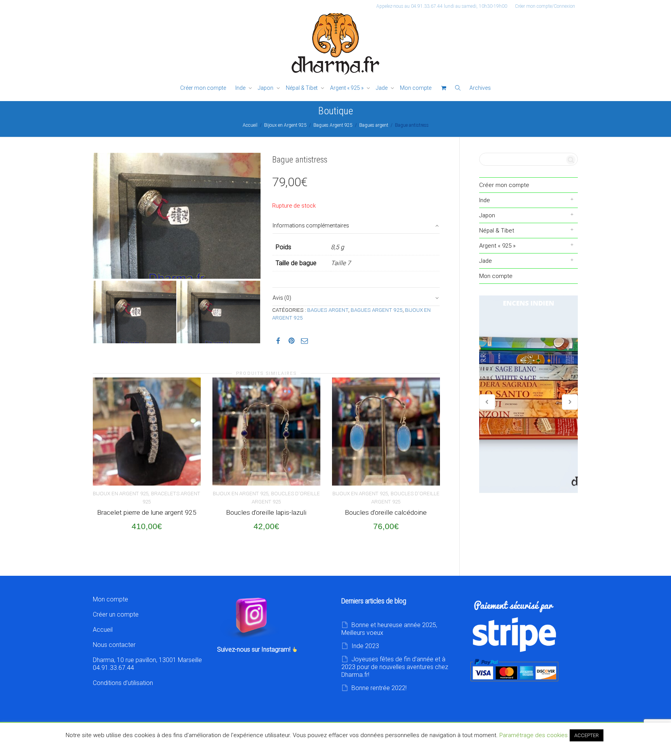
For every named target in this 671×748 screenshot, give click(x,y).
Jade (382, 88)
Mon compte (415, 88)
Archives (480, 88)
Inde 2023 (365, 646)
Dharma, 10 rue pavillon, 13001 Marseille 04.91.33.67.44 (147, 663)
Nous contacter (114, 644)
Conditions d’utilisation (123, 683)
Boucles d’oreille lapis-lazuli (266, 512)
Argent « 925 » (347, 88)
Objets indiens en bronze (528, 394)
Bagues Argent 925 (333, 125)
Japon (266, 88)
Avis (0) (282, 298)
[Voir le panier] (443, 88)
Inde (241, 88)
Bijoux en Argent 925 (285, 125)
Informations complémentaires (311, 225)
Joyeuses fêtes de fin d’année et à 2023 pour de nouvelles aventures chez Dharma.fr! (394, 666)
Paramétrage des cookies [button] (533, 735)
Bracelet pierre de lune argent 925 (146, 512)
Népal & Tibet (302, 88)
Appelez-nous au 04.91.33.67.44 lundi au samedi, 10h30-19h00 (441, 6)
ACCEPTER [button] (586, 735)
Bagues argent (373, 125)
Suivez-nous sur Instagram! (254, 649)
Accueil (250, 125)
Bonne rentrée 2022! (379, 688)
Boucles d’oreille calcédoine (386, 512)
